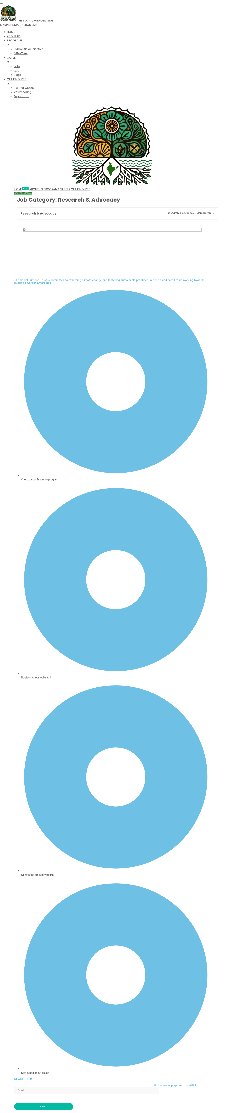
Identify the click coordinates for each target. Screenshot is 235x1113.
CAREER (65, 189)
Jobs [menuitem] (17, 66)
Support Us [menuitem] (21, 96)
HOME (18, 189)
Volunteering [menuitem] (22, 92)
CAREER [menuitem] (12, 60)
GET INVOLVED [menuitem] (16, 81)
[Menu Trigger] (1, 3)
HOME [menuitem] (11, 32)
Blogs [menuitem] (17, 75)
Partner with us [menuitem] (24, 88)
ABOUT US (36, 189)
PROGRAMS (51, 189)
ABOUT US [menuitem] (13, 36)
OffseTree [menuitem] (21, 53)
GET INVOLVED (80, 189)
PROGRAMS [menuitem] (14, 43)
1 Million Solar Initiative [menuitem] (28, 49)
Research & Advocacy (38, 213)
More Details (204, 213)
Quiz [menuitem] (16, 71)
